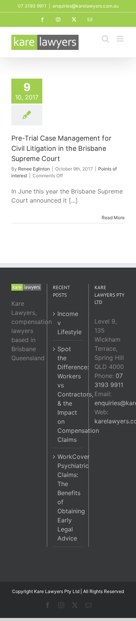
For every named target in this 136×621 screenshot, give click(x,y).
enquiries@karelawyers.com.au (86, 6)
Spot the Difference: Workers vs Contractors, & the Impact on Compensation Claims (68, 394)
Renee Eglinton (34, 169)
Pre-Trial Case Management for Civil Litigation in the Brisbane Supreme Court (61, 148)
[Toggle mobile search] (105, 39)
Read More (113, 217)
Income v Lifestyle (68, 323)
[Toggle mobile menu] (121, 39)
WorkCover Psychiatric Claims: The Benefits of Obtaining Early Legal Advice (68, 497)
